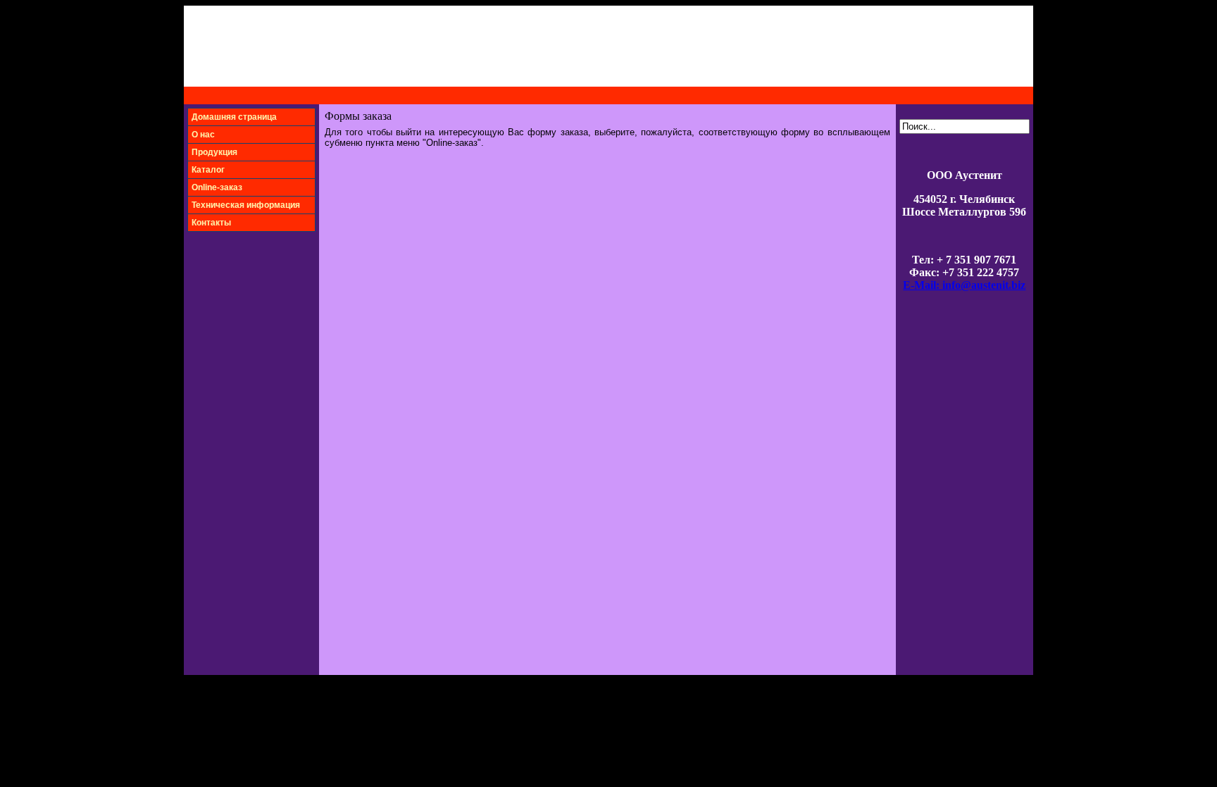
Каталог (208, 170)
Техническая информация (246, 205)
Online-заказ (217, 187)
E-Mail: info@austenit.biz (964, 285)
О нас (203, 135)
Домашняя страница (234, 117)
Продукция (214, 152)
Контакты (211, 223)
